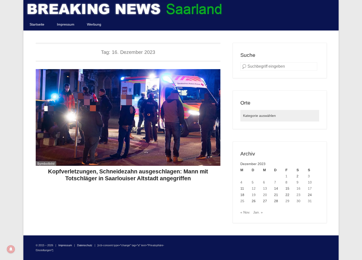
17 (310, 188)
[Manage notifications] (11, 249)
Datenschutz (84, 245)
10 (310, 182)
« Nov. (245, 212)
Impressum (65, 24)
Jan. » (258, 212)
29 (287, 201)
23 (298, 195)
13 (265, 188)
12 (254, 188)
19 (254, 195)
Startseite (37, 24)
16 (298, 188)
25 (242, 201)
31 (310, 201)
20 (265, 195)
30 (298, 201)
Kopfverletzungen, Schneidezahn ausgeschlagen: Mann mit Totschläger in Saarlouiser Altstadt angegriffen (128, 175)
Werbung (94, 24)
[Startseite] (124, 9)
